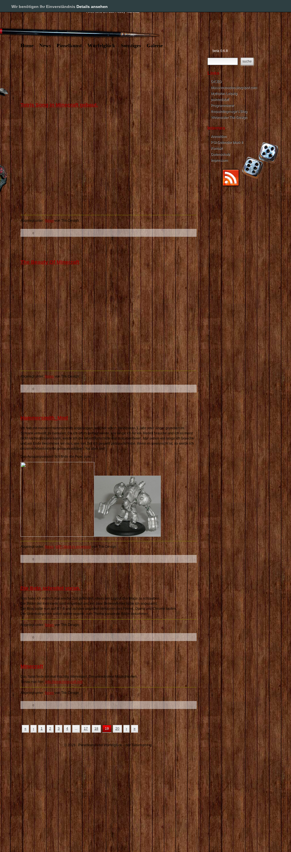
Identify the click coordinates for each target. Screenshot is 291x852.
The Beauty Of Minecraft (49, 262)
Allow (267, 6)
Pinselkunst (69, 45)
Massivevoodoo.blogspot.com (234, 88)
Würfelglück (101, 45)
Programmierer (222, 105)
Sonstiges (131, 45)
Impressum (219, 160)
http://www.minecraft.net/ (64, 682)
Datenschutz (220, 154)
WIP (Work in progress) (73, 547)
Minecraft (31, 666)
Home (27, 45)
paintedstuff (220, 99)
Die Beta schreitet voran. (50, 588)
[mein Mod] (127, 536)
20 (117, 729)
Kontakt (217, 148)
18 (96, 729)
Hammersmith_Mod (44, 418)
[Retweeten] (49, 233)
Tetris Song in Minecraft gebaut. (59, 105)
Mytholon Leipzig (224, 94)
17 (86, 729)
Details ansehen (92, 6)
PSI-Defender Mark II (227, 142)
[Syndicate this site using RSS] (231, 186)
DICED (216, 82)
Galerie (155, 45)
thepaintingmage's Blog (229, 111)
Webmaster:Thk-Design (229, 117)
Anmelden (219, 136)
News (45, 45)
